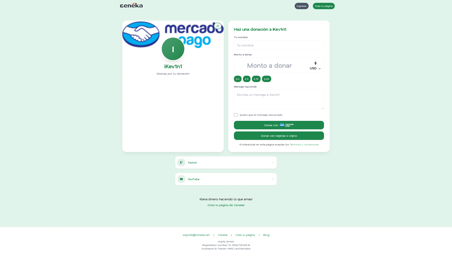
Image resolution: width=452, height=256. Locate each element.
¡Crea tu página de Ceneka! (226, 205)
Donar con (271, 125)
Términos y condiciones (304, 144)
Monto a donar (243, 54)
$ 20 (266, 78)
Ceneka (222, 235)
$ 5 (246, 78)
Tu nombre (241, 37)
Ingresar (302, 6)
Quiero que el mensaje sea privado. (261, 114)
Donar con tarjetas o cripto (279, 135)
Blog (266, 235)
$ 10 (256, 78)
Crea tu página (324, 6)
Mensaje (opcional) (245, 86)
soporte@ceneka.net (196, 235)
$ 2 (237, 78)
